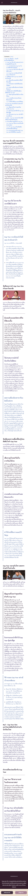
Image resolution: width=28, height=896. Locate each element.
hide (12, 56)
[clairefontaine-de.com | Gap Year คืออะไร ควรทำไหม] (14, 2)
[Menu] (2, 2)
